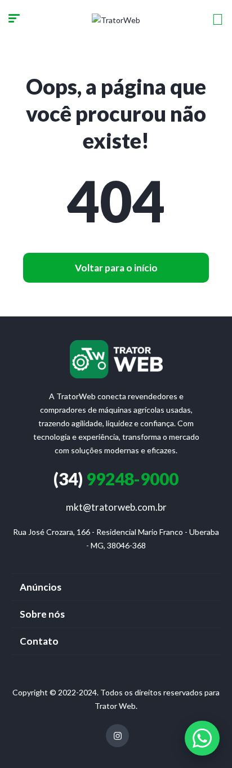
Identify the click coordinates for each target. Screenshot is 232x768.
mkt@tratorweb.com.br (116, 507)
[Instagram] (117, 735)
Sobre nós (42, 614)
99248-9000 (116, 478)
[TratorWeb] (116, 19)
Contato (39, 641)
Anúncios (40, 587)
